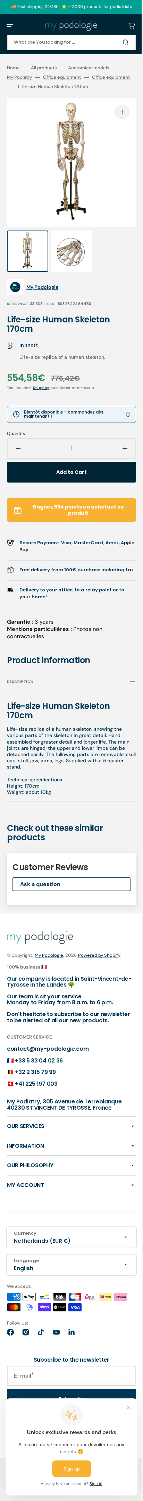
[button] (9, 25)
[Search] (117, 42)
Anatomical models (88, 68)
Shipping (41, 383)
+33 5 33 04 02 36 (39, 1069)
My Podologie (49, 958)
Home (13, 68)
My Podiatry (19, 77)
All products (44, 68)
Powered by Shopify (99, 958)
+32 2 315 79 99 (35, 1080)
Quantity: (16, 429)
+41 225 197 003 (36, 1092)
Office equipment (62, 77)
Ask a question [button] (40, 886)
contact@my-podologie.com (48, 1057)
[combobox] (66, 42)
